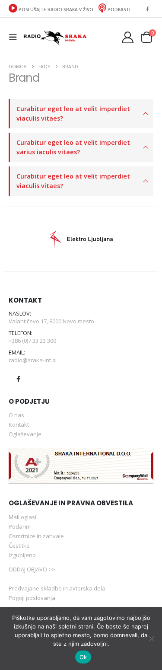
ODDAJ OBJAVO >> (32, 569)
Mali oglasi (22, 517)
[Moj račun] (128, 37)
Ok (83, 657)
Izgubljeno (22, 555)
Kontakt (19, 424)
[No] (151, 638)
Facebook (18, 379)
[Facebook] (147, 8)
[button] (15, 37)
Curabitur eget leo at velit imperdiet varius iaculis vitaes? (73, 147)
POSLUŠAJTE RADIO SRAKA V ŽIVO (56, 9)
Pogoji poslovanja (32, 598)
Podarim (20, 526)
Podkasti (118, 9)
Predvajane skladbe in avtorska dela (57, 588)
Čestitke (19, 545)
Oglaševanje (25, 434)
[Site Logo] (54, 37)
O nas (16, 415)
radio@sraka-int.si (33, 360)
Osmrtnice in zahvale (36, 536)
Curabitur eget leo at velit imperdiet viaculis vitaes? (73, 113)
